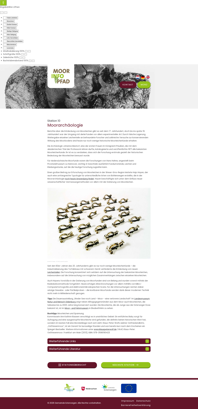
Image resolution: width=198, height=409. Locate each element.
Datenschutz (143, 400)
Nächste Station (123, 364)
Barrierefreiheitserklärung (136, 405)
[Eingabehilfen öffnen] (3, 3)
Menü (144, 84)
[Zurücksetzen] (2, 12)
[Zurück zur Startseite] (60, 76)
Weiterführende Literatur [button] (64, 349)
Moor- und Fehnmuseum (76, 308)
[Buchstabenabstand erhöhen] (33, 61)
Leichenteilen (53, 272)
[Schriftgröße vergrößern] (25, 54)
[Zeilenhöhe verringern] (20, 57)
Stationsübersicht (74, 364)
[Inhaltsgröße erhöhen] (29, 51)
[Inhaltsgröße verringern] (26, 51)
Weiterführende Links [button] (62, 341)
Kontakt (128, 84)
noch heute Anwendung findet (79, 178)
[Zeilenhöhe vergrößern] (23, 57)
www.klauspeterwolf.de (105, 329)
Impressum (127, 400)
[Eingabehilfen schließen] (5, 12)
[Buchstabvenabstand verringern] (30, 61)
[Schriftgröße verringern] (22, 54)
